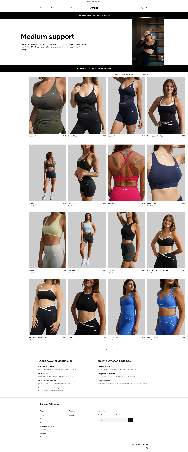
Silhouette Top (113, 337)
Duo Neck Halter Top (155, 136)
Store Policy (44, 430)
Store (42, 415)
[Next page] (117, 349)
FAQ (41, 422)
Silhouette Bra (152, 337)
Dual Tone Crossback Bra (38, 337)
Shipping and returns (47, 426)
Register (72, 415)
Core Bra (71, 270)
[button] (53, 8)
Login (71, 419)
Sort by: (117, 75)
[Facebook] (143, 448)
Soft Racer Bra (34, 270)
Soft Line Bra (33, 203)
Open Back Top (74, 337)
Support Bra (151, 203)
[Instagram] (147, 448)
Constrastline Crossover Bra (157, 270)
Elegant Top (33, 136)
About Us (43, 419)
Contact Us (44, 437)
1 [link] (96, 349)
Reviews (43, 433)
